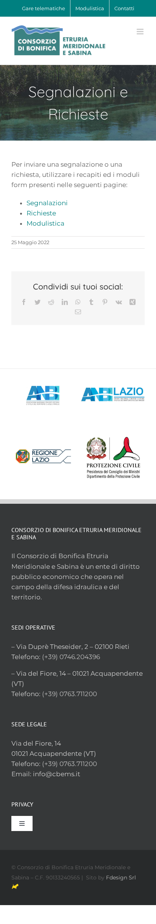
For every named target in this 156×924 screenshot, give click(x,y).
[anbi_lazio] (113, 372)
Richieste (41, 213)
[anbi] (43, 372)
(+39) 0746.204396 (71, 657)
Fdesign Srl (121, 877)
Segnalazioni (47, 203)
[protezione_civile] (113, 433)
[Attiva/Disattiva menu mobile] (141, 32)
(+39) (50, 764)
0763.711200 (78, 764)
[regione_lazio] (43, 433)
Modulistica (45, 223)
